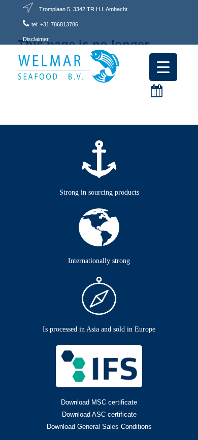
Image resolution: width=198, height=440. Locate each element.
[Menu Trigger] (163, 67)
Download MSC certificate (99, 402)
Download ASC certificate (99, 414)
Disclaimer (36, 39)
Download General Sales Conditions (99, 426)
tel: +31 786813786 (54, 24)
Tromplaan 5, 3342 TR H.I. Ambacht (83, 9)
